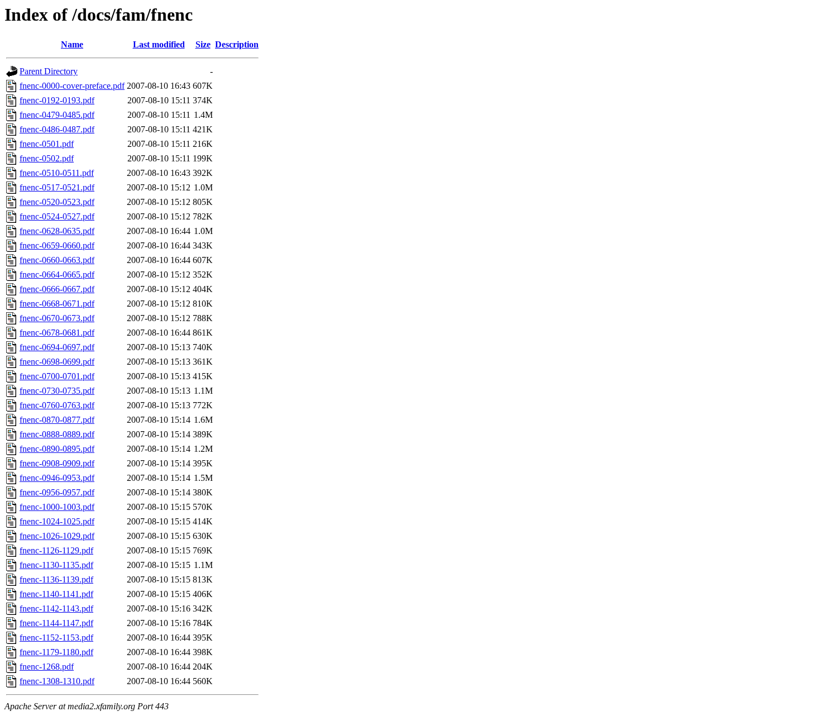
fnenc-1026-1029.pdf (57, 536)
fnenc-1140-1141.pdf (56, 594)
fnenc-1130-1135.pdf (56, 565)
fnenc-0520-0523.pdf (57, 202)
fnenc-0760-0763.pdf (57, 405)
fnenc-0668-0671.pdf (57, 303)
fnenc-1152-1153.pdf (56, 637)
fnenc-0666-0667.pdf (57, 289)
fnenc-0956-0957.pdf (57, 492)
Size (203, 44)
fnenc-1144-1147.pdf (56, 623)
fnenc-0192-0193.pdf (57, 100)
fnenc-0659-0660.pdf (57, 245)
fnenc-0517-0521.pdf (57, 187)
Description (237, 44)
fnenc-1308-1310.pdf (57, 681)
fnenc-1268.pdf (47, 666)
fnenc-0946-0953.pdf (57, 478)
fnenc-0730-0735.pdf (57, 390)
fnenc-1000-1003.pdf (57, 507)
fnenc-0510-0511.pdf (57, 173)
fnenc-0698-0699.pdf (57, 361)
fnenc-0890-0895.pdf (57, 449)
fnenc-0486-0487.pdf (57, 129)
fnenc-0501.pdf (47, 144)
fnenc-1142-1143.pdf (56, 608)
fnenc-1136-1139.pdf (56, 579)
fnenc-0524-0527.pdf (57, 216)
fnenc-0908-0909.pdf (57, 463)
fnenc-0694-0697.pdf (57, 347)
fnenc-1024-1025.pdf (57, 521)
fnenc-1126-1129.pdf (56, 550)
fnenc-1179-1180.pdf (56, 652)
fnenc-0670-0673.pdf (57, 318)
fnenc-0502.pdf (47, 158)
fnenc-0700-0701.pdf (57, 376)
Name (72, 44)
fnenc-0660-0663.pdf (57, 260)
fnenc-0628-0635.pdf (57, 231)
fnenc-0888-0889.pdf (57, 434)
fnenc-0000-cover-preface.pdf (72, 85)
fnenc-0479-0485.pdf (57, 115)
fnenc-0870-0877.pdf (57, 419)
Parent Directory (49, 71)
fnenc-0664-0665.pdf (57, 274)
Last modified (159, 44)
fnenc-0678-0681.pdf (57, 332)
